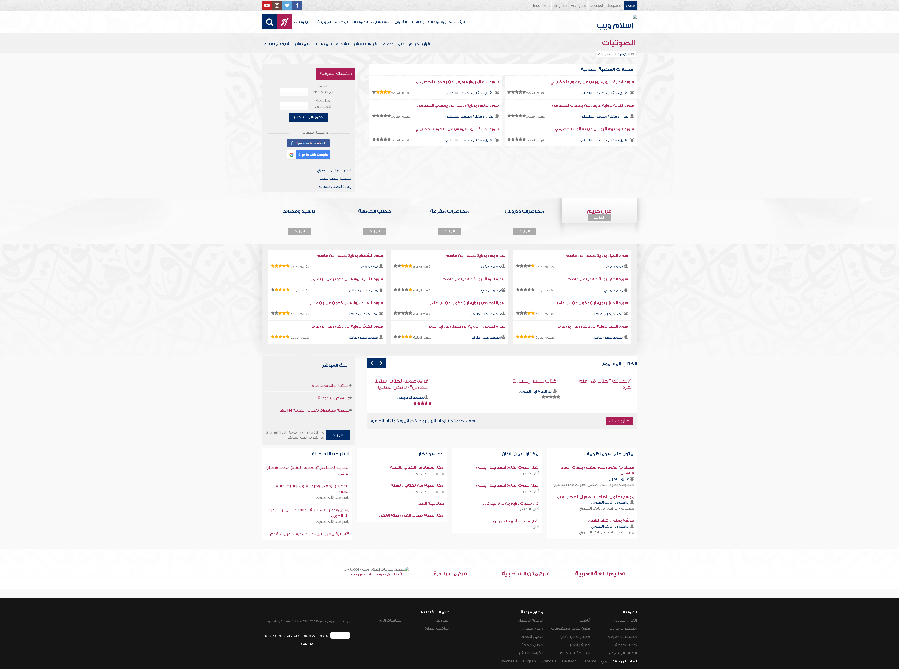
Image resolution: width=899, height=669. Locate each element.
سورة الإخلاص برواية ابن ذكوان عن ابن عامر (467, 303)
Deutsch (597, 6)
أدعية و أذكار (580, 645)
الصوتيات (359, 22)
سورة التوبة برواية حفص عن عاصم (473, 279)
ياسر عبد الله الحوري (332, 497)
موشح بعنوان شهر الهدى (611, 520)
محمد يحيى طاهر (363, 290)
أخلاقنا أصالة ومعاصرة (330, 385)
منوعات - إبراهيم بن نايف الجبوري (606, 508)
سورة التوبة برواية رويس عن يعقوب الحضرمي (593, 105)
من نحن (307, 643)
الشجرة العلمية (335, 44)
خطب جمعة (626, 645)
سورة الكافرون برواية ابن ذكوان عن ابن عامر (466, 326)
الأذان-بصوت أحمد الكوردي (516, 521)
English (560, 6)
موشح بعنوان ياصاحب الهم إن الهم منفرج (595, 497)
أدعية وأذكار (431, 454)
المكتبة (341, 22)
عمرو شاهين (619, 479)
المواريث (324, 22)
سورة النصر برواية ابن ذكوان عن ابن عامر (592, 326)
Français (578, 6)
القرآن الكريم (420, 44)
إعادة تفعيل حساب (335, 186)
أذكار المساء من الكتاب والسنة (417, 467)
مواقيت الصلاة (437, 628)
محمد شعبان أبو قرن (426, 473)
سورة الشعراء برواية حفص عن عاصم (350, 255)
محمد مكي (613, 267)
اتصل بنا (270, 636)
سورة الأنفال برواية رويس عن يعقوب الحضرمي (457, 82)
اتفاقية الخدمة (290, 636)
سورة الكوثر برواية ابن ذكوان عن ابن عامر (347, 326)
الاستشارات (380, 22)
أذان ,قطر (531, 473)
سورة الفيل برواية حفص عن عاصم (597, 255)
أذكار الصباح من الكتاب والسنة (417, 485)
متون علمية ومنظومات (608, 454)
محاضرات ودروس (622, 628)
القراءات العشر (366, 44)
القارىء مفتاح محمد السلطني (604, 93)
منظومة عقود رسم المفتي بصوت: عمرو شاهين (593, 485)
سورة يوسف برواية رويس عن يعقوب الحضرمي (457, 129)
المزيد (599, 217)
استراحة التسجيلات (329, 454)
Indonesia (541, 6)
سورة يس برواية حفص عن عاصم (475, 255)
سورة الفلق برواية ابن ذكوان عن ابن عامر (592, 303)
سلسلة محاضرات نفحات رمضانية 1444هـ (314, 410)
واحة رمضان (533, 628)
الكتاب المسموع (623, 653)
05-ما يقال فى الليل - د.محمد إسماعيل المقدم (309, 534)
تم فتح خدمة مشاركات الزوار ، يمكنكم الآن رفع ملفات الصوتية (424, 421)
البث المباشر (306, 44)
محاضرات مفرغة (622, 637)
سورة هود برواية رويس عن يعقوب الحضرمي (594, 129)
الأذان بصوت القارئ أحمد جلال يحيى (507, 467)
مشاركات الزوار (390, 620)
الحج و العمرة (532, 637)
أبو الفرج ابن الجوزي (606, 391)
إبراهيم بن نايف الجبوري (610, 503)
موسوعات (437, 22)
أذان (536, 527)
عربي (630, 6)
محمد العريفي (481, 397)
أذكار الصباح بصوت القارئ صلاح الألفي (411, 515)
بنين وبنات (303, 22)
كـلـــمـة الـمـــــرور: (323, 104)
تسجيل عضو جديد (335, 178)
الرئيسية (457, 22)
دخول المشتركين (308, 117)
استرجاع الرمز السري (334, 170)
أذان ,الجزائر (529, 509)
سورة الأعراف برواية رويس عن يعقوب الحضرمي (592, 82)
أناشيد (584, 620)
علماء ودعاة (394, 44)
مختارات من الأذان (521, 454)
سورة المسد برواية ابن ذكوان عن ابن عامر (346, 303)
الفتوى (400, 22)
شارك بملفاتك (277, 44)
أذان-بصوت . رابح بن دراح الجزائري (511, 503)
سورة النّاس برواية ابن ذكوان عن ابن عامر (347, 279)
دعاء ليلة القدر (431, 503)
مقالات (418, 22)
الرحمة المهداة (530, 620)
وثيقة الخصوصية (316, 636)
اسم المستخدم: (323, 89)
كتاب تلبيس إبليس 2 (606, 381)
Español (615, 6)
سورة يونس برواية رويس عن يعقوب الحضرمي (458, 105)
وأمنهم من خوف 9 (333, 398)
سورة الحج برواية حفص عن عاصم (597, 279)
